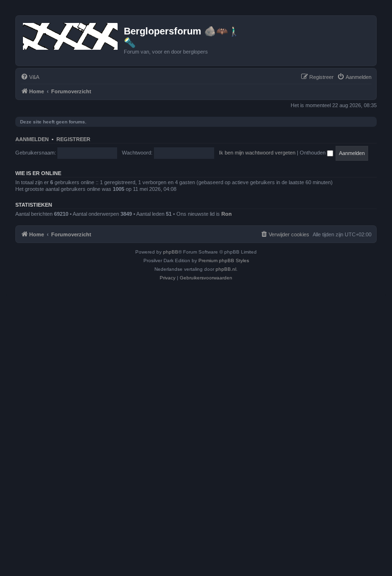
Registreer (73, 139)
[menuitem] (30, 77)
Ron (226, 214)
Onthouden (313, 152)
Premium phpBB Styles (223, 260)
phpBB (170, 252)
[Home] (71, 34)
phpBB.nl (226, 269)
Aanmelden (32, 139)
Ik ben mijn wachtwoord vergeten (257, 152)
